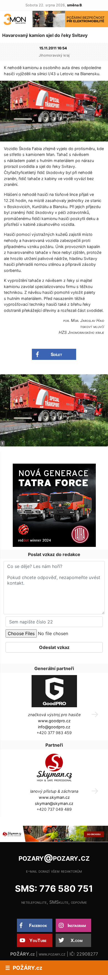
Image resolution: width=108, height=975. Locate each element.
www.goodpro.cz (54, 720)
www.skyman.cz (54, 797)
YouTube (38, 940)
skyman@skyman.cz (54, 803)
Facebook (38, 925)
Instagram (77, 925)
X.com (77, 940)
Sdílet (56, 354)
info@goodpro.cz (54, 726)
